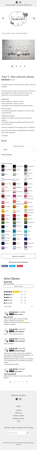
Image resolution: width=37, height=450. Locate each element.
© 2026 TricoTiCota (8, 442)
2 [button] (14, 382)
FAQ (18, 421)
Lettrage (8, 33)
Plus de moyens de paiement (18, 262)
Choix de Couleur (6, 163)
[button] (18, 52)
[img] (13, 312)
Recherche (18, 413)
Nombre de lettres (18, 146)
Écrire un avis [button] (18, 286)
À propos (18, 410)
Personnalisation (6, 154)
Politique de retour (18, 418)
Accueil (3, 33)
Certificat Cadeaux (18, 415)
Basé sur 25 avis (9, 284)
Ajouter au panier (18, 256)
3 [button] (18, 382)
